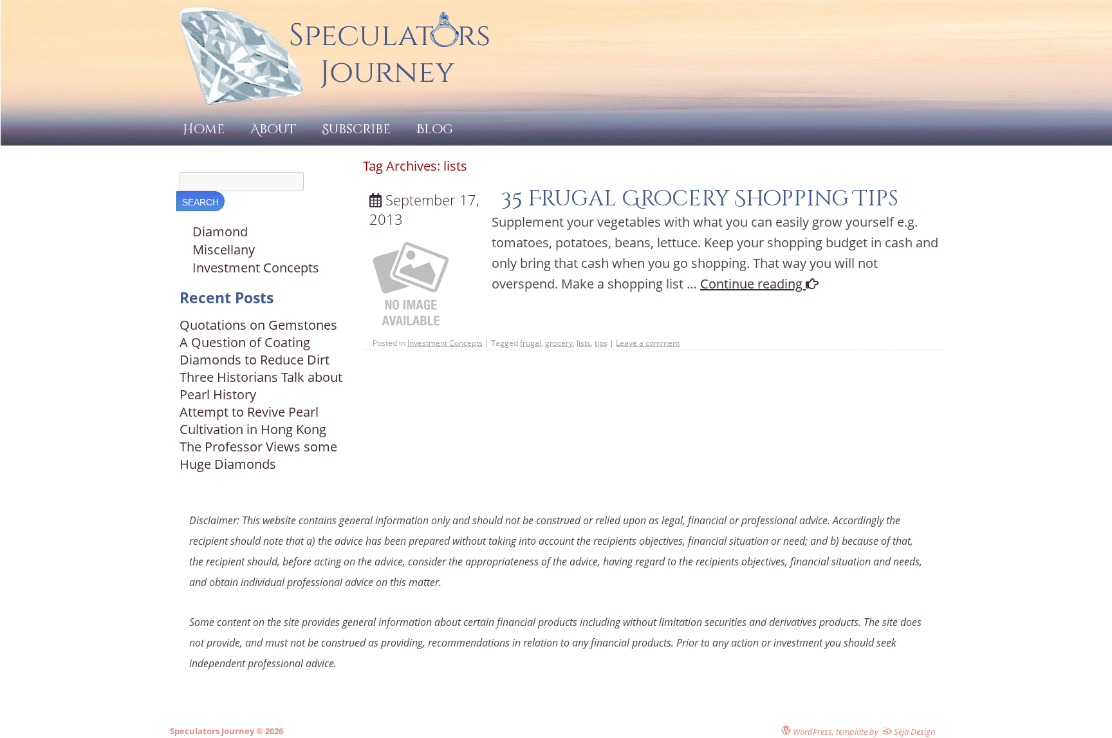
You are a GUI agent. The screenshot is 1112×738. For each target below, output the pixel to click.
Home (204, 129)
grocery (559, 342)
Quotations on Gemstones (258, 325)
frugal (530, 342)
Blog (434, 129)
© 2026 (268, 731)
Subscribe (356, 129)
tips (601, 342)
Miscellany (223, 249)
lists (584, 342)
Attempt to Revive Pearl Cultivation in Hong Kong (253, 420)
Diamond (220, 231)
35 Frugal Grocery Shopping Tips (699, 198)
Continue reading (753, 283)
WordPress (811, 731)
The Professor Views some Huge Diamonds (258, 455)
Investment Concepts (445, 342)
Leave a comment (648, 342)
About (273, 129)
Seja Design (914, 731)
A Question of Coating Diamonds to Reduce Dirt (254, 351)
